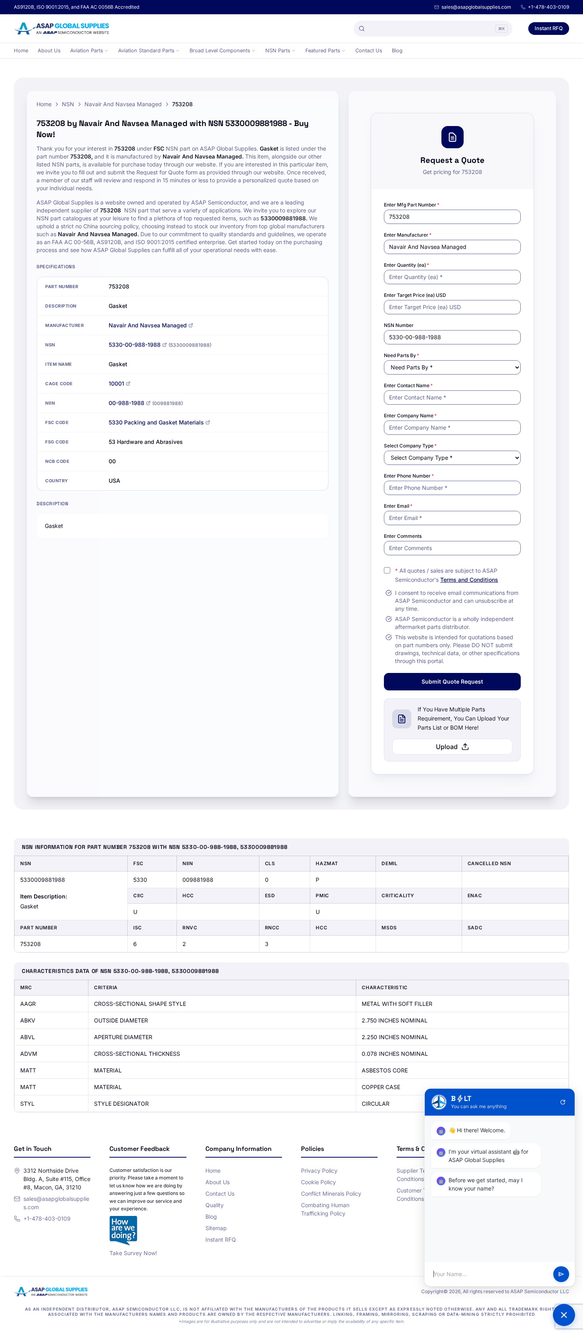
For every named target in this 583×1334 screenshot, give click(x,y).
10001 (116, 383)
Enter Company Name (410, 416)
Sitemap (216, 1228)
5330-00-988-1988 (135, 344)
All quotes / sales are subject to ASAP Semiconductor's (446, 575)
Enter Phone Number (409, 476)
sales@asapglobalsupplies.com (476, 7)
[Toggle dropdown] (106, 50)
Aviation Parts (86, 51)
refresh (563, 1102)
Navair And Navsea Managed (123, 104)
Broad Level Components (220, 51)
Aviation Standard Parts (146, 51)
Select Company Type (410, 446)
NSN (68, 104)
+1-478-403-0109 (548, 7)
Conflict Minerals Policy (331, 1193)
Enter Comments (403, 536)
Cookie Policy (318, 1182)
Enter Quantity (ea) (406, 265)
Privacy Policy (319, 1170)
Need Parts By (401, 355)
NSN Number (399, 325)
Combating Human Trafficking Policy (325, 1209)
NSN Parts (277, 51)
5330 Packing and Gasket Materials (156, 422)
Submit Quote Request (452, 681)
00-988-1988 (126, 402)
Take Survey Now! (133, 1253)
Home (21, 51)
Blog (397, 51)
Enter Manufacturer (407, 235)
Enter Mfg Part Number (411, 205)
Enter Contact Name (408, 385)
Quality (214, 1205)
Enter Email (398, 506)
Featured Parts (322, 51)
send (561, 1274)
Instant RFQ (549, 28)
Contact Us (368, 51)
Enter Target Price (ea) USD (415, 295)
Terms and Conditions (469, 579)
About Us (49, 51)
